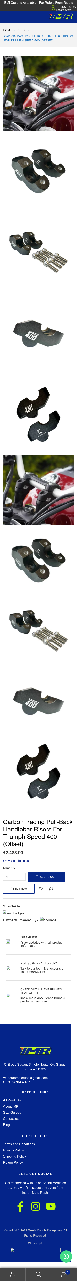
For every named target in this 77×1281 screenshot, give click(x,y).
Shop (21, 30)
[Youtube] (51, 1206)
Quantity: (9, 868)
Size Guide (29, 937)
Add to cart (48, 876)
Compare (51, 889)
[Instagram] (35, 1206)
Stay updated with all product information (42, 944)
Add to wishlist (41, 889)
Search (38, 1274)
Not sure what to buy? (38, 963)
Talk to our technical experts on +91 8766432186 (42, 970)
